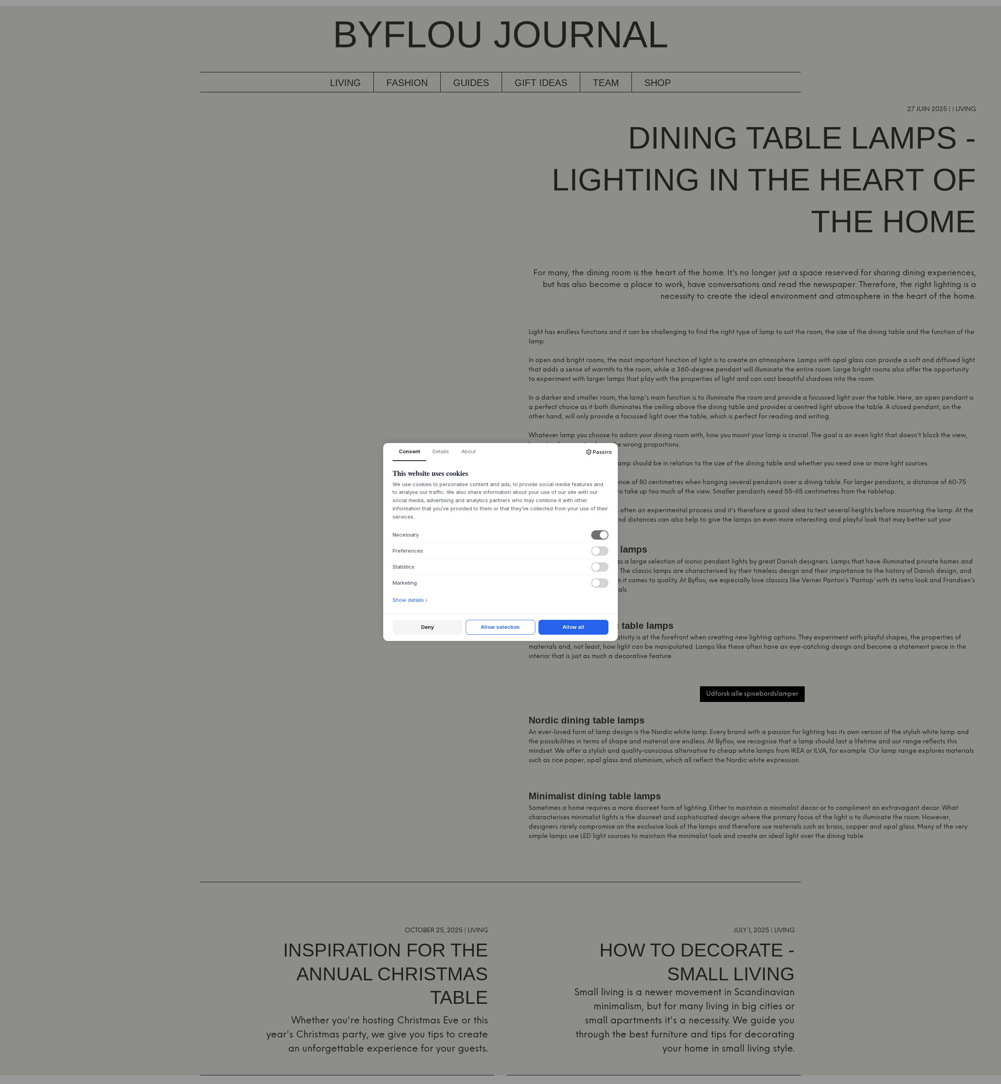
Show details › (410, 600)
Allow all (573, 627)
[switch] (599, 535)
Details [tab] (440, 451)
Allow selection (500, 627)
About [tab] (468, 451)
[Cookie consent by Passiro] (599, 452)
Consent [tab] (409, 451)
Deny (427, 627)
